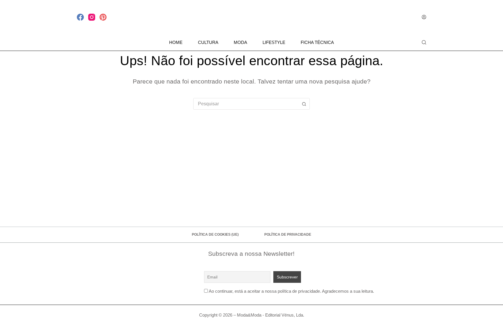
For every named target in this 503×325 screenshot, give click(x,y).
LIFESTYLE (274, 42)
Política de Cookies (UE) (215, 234)
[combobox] (246, 104)
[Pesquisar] (424, 42)
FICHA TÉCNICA (317, 42)
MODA (240, 42)
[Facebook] (80, 17)
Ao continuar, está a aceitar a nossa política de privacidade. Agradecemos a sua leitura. (291, 291)
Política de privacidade (287, 234)
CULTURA (208, 42)
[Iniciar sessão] (424, 17)
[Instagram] (91, 17)
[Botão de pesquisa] (303, 103)
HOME (176, 42)
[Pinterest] (103, 17)
